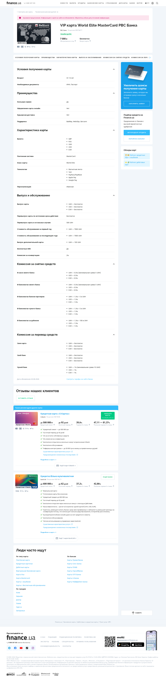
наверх (138, 613)
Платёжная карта (23, 560)
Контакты (67, 646)
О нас (43, 637)
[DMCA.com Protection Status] (11, 674)
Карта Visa (20, 574)
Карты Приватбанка (75, 560)
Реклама (55, 641)
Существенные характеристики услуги (56, 451)
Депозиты (123, 3)
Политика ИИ (90, 637)
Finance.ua (58, 622)
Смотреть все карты (25, 12)
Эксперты (45, 641)
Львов (18, 603)
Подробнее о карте (47, 460)
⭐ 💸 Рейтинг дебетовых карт (135, 163)
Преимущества (48, 57)
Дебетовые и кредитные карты (87, 622)
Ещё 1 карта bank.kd (67, 538)
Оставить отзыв (25, 398)
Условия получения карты (27, 57)
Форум (139, 3)
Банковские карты (95, 3)
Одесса (19, 607)
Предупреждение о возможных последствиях (59, 455)
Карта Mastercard (23, 578)
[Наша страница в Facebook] (15, 648)
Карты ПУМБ (72, 567)
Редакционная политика (70, 637)
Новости (64, 3)
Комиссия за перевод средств (145, 57)
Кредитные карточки (24, 564)
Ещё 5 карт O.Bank (67, 466)
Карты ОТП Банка (74, 574)
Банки (132, 3)
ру (148, 3)
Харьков (19, 596)
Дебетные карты (22, 567)
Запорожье (20, 611)
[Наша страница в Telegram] (9, 648)
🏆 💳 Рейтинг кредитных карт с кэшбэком (135, 156)
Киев (18, 592)
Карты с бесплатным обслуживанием (30, 585)
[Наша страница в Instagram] (33, 648)
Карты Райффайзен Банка (77, 582)
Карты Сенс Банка (74, 564)
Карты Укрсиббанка (75, 571)
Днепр (18, 600)
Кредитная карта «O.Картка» (55, 414)
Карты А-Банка (73, 578)
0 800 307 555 (30, 3)
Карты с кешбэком (23, 582)
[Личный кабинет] (152, 3)
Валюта (73, 3)
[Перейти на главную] (14, 3)
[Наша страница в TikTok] (27, 648)
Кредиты (81, 3)
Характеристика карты (67, 57)
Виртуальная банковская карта (28, 571)
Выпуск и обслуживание (90, 57)
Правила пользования (86, 641)
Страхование (111, 3)
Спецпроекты (68, 641)
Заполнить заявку (137, 103)
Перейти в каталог (137, 139)
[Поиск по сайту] (157, 3)
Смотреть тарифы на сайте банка (80, 379)
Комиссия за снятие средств (116, 57)
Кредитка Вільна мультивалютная (57, 476)
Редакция (52, 637)
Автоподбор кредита (136, 132)
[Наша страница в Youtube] (21, 648)
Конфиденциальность (50, 646)
